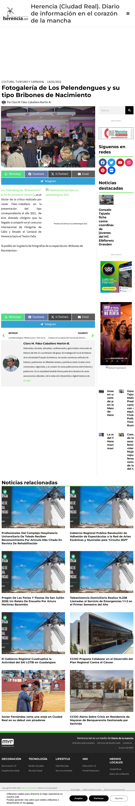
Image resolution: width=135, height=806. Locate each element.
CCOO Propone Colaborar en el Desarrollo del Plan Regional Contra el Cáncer (101, 660)
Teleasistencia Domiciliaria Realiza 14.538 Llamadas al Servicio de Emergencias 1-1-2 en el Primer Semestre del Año (101, 601)
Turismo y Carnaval (29, 82)
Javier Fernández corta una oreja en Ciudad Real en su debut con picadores (32, 718)
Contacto (127, 742)
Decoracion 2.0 (9, 765)
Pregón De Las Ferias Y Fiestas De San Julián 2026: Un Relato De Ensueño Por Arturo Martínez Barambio (33, 601)
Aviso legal (75, 789)
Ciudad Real (115, 769)
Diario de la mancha (122, 738)
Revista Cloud (35, 770)
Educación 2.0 (89, 765)
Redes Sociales (36, 765)
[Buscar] (129, 110)
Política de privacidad (92, 789)
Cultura (8, 82)
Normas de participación (114, 789)
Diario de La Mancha (119, 773)
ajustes (29, 802)
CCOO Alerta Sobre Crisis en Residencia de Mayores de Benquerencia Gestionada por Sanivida (100, 720)
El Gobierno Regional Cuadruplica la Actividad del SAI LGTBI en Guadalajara (29, 660)
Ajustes (119, 798)
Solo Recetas (62, 765)
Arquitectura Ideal (10, 770)
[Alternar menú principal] (128, 13)
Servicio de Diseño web (108, 742)
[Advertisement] (67, 52)
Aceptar (78, 798)
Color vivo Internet (28, 788)
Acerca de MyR (126, 747)
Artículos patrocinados (83, 742)
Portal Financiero (91, 770)
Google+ (27, 380)
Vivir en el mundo (64, 770)
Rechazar (99, 798)
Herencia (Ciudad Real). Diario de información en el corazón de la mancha (75, 13)
